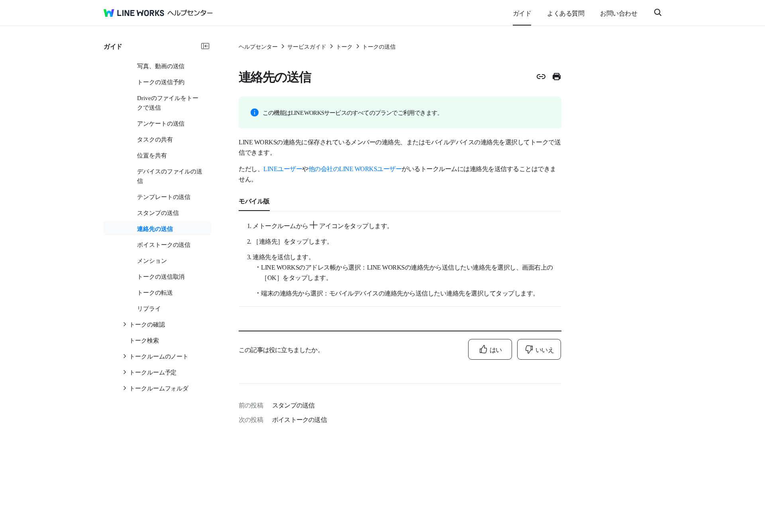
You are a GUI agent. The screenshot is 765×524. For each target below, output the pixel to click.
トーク (344, 46)
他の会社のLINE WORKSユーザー (355, 168)
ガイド (522, 13)
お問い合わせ (618, 13)
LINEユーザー (282, 168)
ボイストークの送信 (299, 419)
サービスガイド (306, 46)
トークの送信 (379, 46)
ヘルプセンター (258, 46)
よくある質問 (565, 13)
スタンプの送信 (293, 405)
